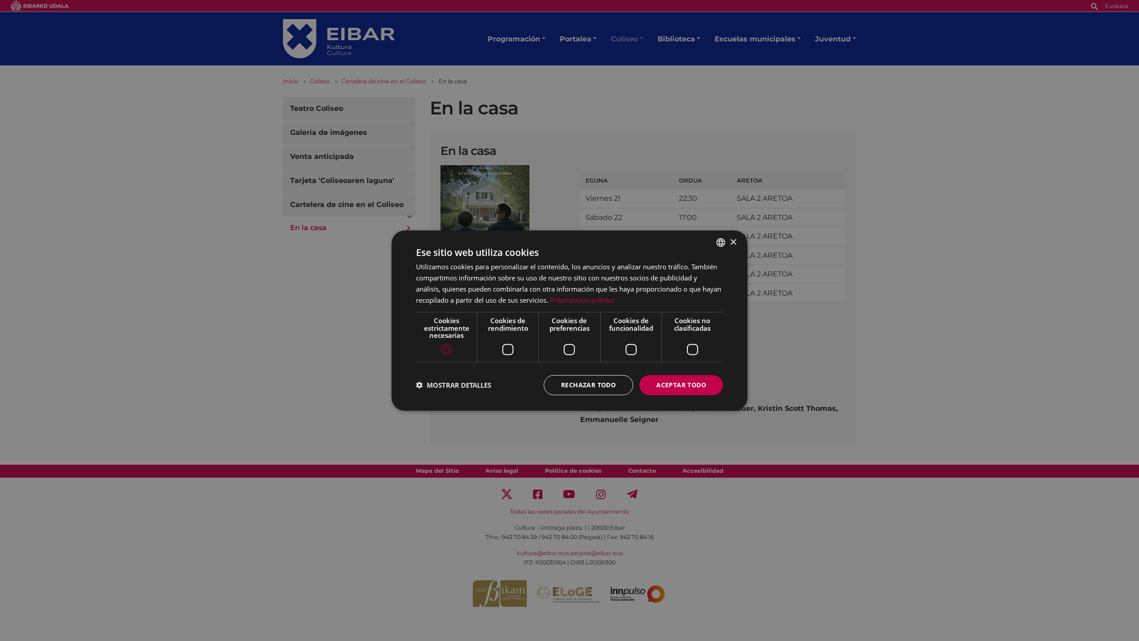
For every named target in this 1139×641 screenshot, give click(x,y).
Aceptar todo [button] (681, 385)
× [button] (733, 242)
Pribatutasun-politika (582, 299)
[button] (453, 385)
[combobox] (720, 242)
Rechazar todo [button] (588, 385)
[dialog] (569, 321)
